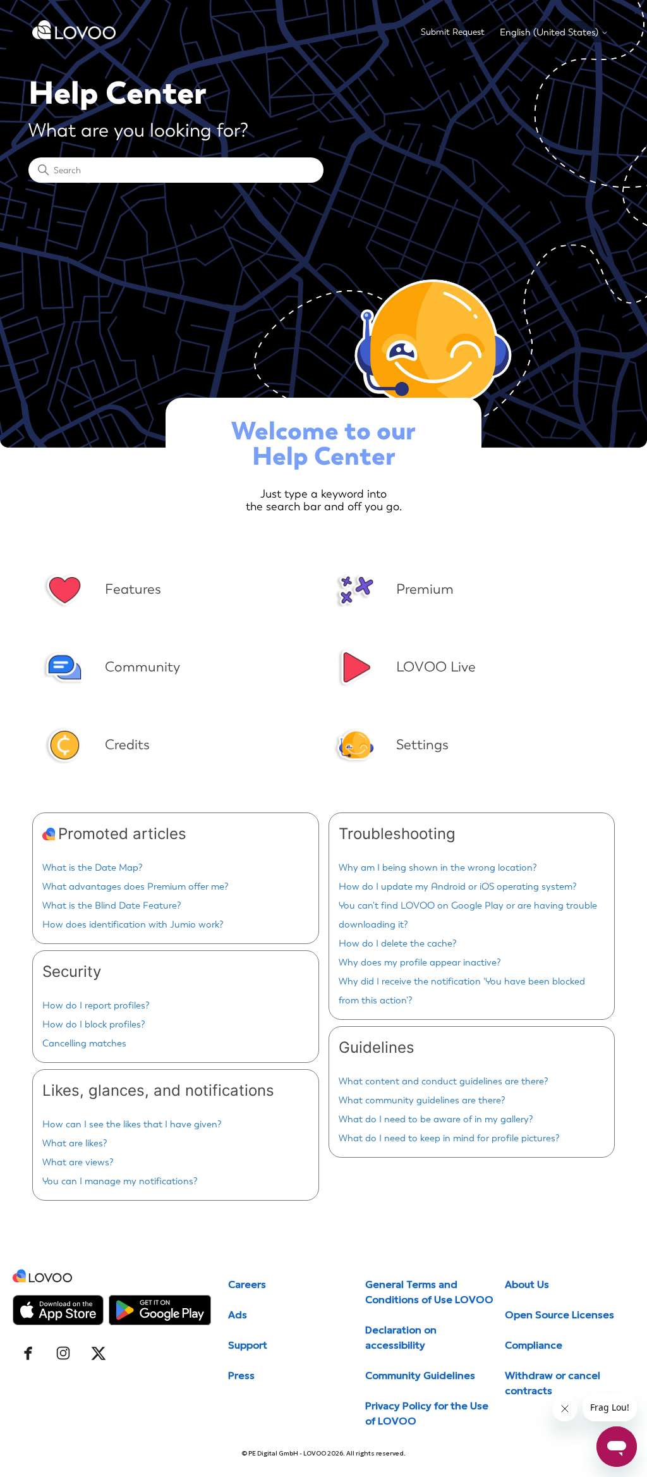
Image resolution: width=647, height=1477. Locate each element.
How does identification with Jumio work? (133, 924)
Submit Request (453, 32)
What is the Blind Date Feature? (111, 905)
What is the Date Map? (92, 867)
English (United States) (550, 32)
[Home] (74, 36)
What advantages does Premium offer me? (135, 886)
